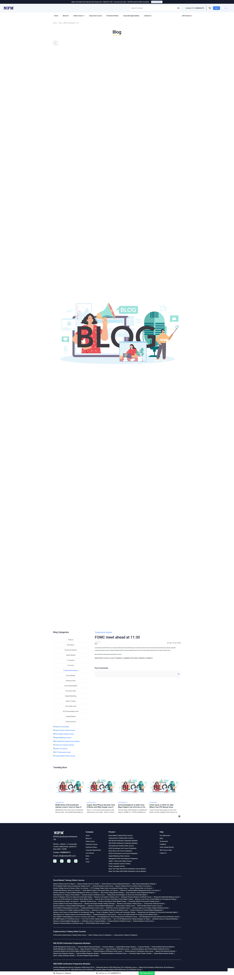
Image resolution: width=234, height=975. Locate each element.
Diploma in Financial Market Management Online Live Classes (140, 890)
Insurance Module (108, 947)
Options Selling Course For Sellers (88, 884)
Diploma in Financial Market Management (100, 906)
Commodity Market (70, 686)
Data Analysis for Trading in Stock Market (66, 895)
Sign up (226, 8)
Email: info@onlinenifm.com (64, 856)
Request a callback (63, 973)
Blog (60, 23)
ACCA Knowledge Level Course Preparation (122, 848)
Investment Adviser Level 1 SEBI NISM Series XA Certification (73, 969)
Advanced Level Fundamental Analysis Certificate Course (110, 910)
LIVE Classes (186, 16)
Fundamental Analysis (70, 670)
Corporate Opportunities (131, 16)
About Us (66, 16)
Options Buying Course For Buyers (64, 884)
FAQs (161, 838)
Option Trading (71, 701)
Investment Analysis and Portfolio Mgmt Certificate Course (150, 949)
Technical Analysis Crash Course (102, 886)
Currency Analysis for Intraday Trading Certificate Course (150, 908)
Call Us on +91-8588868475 (110, 973)
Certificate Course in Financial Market (93, 921)
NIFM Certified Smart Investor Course (149, 906)
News (87, 856)
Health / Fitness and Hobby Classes (120, 861)
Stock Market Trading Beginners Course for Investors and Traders (74, 917)
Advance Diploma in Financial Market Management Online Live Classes (75, 892)
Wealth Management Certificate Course (65, 949)
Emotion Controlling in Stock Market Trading (112, 901)
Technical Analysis (70, 650)
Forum (88, 862)
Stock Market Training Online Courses (121, 835)
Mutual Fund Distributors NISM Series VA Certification (156, 967)
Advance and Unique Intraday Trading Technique (99, 903)
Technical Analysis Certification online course (138, 951)
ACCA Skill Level (70, 706)
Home (56, 16)
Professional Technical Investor (154, 903)
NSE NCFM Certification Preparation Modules (123, 841)
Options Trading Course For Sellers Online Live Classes (133, 886)
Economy (71, 665)
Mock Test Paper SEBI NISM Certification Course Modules (127, 871)
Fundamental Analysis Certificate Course (114, 953)
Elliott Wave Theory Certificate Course (118, 908)
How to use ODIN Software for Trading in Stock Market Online (73, 899)
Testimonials (164, 841)
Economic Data (71, 691)
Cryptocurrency (70, 721)
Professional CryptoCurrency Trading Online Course (69, 935)
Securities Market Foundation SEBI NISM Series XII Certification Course (118, 969)
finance (70, 640)
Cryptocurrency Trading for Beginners (126, 935)
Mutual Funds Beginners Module (63, 953)
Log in (216, 8)
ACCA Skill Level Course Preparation (120, 851)
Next (179, 816)
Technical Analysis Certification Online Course (107, 951)
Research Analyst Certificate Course (93, 895)
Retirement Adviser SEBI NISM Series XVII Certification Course (116, 967)
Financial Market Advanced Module (89, 947)
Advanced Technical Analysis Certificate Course (136, 897)
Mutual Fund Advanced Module (165, 951)
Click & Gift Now (156, 2)
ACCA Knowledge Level (71, 711)
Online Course (78, 16)
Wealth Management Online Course (64, 947)
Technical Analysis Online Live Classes (65, 901)
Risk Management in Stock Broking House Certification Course (117, 917)
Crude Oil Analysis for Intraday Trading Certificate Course (71, 910)
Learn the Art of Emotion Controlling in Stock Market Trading (114, 899)
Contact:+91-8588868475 (195, 8)
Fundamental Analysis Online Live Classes (66, 890)
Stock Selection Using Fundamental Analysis (116, 884)
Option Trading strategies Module (64, 955)
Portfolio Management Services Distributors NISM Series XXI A (73, 967)
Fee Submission (165, 835)
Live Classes (90, 853)
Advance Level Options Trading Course (106, 897)
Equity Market (70, 655)
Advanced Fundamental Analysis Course (166, 897)
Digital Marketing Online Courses (119, 856)
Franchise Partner (112, 16)
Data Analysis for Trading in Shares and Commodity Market (72, 914)
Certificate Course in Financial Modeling (164, 919)
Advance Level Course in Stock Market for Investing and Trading (155, 899)
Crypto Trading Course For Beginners (100, 935)
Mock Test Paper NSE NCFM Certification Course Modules (127, 869)
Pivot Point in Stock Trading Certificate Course (96, 919)
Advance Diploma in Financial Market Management (69, 906)
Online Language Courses (117, 866)
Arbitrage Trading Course (88, 901)
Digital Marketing (70, 696)
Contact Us (147, 16)
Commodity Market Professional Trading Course (143, 901)
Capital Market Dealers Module (126, 947)
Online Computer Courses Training (119, 864)
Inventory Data (71, 681)
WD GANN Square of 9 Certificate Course (66, 919)
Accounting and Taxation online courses (121, 846)
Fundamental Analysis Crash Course (92, 908)
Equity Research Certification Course (92, 949)
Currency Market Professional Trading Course (67, 903)
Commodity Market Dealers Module (140, 953)
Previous (174, 816)
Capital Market (71, 716)
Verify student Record (167, 847)
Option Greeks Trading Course (125, 906)
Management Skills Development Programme (123, 858)
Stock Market (70, 675)
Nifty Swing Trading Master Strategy (143, 884)
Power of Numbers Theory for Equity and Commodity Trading (72, 897)
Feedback (163, 844)
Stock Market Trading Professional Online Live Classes (100, 890)
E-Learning (70, 660)
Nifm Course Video (166, 850)
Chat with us (148, 973)
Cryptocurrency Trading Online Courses (121, 838)
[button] (178, 8)
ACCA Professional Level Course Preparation (123, 853)
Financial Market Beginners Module (87, 953)
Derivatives (70, 645)
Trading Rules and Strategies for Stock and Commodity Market (127, 895)
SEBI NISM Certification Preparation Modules (123, 843)
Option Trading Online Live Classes (141, 888)
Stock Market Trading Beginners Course (66, 908)
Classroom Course (95, 16)
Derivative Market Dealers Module (88, 955)
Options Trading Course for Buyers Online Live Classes (70, 888)
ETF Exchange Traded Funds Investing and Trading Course (71, 886)
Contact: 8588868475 (61, 852)
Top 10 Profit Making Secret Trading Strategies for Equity (131, 919)
